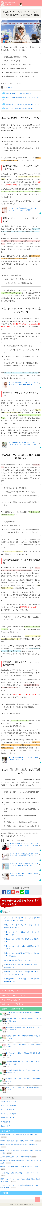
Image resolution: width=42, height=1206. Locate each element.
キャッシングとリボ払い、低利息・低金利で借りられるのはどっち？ (24, 874)
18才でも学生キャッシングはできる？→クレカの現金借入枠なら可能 (22, 980)
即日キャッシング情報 (8, 1114)
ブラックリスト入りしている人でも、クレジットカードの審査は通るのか (23, 1046)
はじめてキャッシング (8, 1101)
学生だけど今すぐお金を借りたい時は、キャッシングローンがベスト (20, 1173)
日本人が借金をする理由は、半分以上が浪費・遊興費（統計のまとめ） (23, 1054)
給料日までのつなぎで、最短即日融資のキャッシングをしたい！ (18, 1144)
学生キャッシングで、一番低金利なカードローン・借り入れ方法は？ (21, 933)
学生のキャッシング (7, 1118)
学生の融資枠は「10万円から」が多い (17, 93)
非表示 (10, 87)
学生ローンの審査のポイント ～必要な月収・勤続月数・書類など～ (23, 758)
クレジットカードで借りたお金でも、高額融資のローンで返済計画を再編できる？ (24, 854)
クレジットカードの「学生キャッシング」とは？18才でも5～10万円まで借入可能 (22, 919)
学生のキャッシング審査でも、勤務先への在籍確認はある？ (21, 940)
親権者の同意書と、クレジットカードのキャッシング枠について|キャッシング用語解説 (24, 845)
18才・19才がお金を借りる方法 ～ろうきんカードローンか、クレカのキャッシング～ (23, 443)
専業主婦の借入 (6, 1122)
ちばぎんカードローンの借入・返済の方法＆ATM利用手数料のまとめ (23, 1080)
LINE (22, 891)
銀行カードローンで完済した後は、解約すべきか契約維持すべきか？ (23, 1088)
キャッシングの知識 (7, 1110)
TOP (37, 1200)
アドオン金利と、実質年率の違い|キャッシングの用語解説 (23, 1012)
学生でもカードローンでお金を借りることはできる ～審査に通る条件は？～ (24, 864)
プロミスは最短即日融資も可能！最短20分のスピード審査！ (17, 1141)
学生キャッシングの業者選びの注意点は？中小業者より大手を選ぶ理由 (21, 954)
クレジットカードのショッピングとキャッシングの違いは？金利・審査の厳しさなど (23, 383)
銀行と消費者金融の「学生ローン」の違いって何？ (21, 960)
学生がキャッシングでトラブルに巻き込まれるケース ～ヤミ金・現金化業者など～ (21, 973)
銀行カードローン (7, 1126)
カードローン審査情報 (8, 1106)
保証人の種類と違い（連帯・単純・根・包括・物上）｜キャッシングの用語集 (23, 1028)
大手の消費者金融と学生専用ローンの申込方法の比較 (15, 1157)
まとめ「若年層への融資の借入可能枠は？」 (19, 108)
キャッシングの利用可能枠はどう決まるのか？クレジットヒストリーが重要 (22, 209)
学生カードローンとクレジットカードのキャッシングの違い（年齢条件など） (21, 926)
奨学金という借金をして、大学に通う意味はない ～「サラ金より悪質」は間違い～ (23, 1020)
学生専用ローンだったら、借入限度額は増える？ (20, 104)
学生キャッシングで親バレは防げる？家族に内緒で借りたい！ (21, 947)
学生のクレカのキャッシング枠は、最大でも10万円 (20, 99)
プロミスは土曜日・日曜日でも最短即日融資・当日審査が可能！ (18, 1134)
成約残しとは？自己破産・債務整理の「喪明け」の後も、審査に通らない (23, 1037)
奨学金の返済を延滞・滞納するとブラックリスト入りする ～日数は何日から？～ (23, 1071)
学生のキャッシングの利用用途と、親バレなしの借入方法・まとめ (19, 1166)
